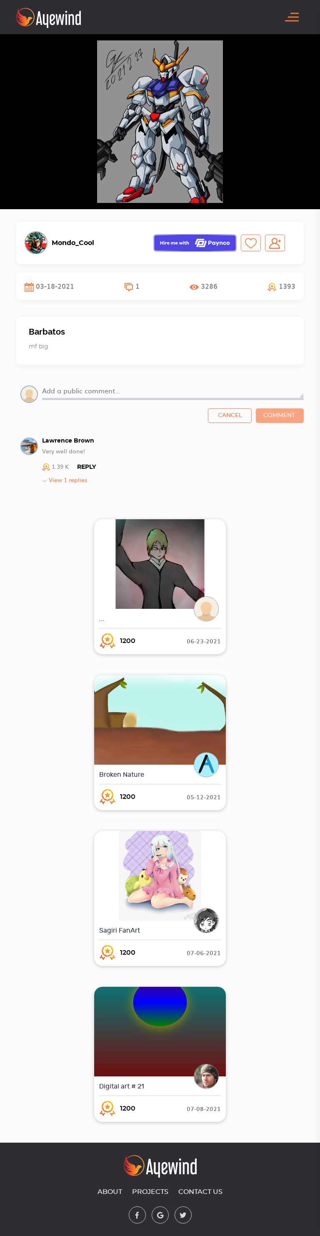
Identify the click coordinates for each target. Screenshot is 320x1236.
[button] (281, 286)
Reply (86, 467)
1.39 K (60, 466)
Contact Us (200, 1191)
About (110, 1191)
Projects (150, 1191)
